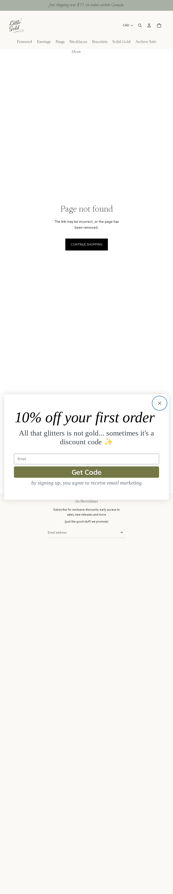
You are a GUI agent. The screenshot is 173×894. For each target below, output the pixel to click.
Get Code (87, 472)
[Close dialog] (159, 403)
